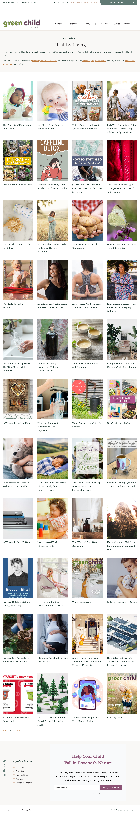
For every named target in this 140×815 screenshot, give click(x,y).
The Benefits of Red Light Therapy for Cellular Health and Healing (121, 188)
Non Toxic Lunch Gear (119, 423)
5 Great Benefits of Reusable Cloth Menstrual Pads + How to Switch (87, 188)
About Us (79, 2)
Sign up (33, 2)
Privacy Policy (28, 810)
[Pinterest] (63, 2)
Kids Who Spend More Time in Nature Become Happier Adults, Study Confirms (122, 129)
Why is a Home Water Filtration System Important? (48, 427)
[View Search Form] (136, 24)
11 (17, 730)
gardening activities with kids (44, 61)
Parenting (20, 771)
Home (73, 2)
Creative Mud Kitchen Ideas (17, 184)
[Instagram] (58, 2)
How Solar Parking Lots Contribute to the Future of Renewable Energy (121, 661)
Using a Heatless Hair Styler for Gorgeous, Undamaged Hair (121, 546)
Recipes (19, 779)
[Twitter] (54, 2)
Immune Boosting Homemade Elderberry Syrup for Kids (49, 367)
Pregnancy (20, 767)
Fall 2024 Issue (114, 717)
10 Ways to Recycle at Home (17, 423)
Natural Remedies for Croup (122, 601)
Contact (86, 2)
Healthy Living (73, 38)
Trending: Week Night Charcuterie (119, 2)
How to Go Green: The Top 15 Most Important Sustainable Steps (86, 486)
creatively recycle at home (94, 61)
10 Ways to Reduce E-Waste (17, 542)
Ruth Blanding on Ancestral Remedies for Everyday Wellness (121, 307)
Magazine (94, 2)
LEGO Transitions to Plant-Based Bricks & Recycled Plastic (51, 721)
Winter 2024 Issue (81, 601)
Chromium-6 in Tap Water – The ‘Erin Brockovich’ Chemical (17, 367)
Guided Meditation (24, 783)
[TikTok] (67, 2)
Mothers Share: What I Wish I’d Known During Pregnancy (52, 248)
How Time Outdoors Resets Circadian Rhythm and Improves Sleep (51, 486)
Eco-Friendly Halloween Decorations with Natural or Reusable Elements (87, 661)
